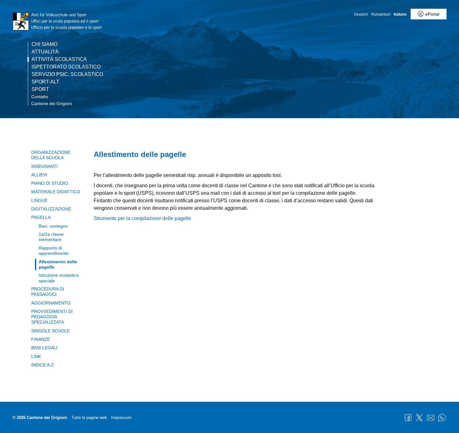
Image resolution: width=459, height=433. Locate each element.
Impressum (121, 417)
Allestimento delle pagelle (58, 264)
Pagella (41, 217)
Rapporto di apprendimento (54, 250)
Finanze (40, 339)
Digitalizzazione (51, 208)
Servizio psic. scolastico (67, 74)
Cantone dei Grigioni (51, 103)
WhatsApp (442, 417)
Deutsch (361, 14)
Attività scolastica (59, 59)
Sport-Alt (45, 81)
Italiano (400, 14)
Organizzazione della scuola (50, 155)
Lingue (39, 200)
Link (36, 356)
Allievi (39, 174)
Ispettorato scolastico (66, 66)
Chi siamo (44, 44)
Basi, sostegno (53, 226)
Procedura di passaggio (47, 291)
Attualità (45, 51)
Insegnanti (44, 166)
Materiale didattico (55, 191)
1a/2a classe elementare (51, 237)
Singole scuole (50, 330)
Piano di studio (49, 183)
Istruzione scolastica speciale (59, 278)
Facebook (408, 417)
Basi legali (44, 347)
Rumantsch (381, 14)
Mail (430, 417)
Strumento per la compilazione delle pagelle (142, 218)
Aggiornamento (51, 302)
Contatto (39, 96)
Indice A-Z (42, 364)
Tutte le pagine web (89, 417)
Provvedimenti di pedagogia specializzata (52, 317)
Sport (40, 89)
